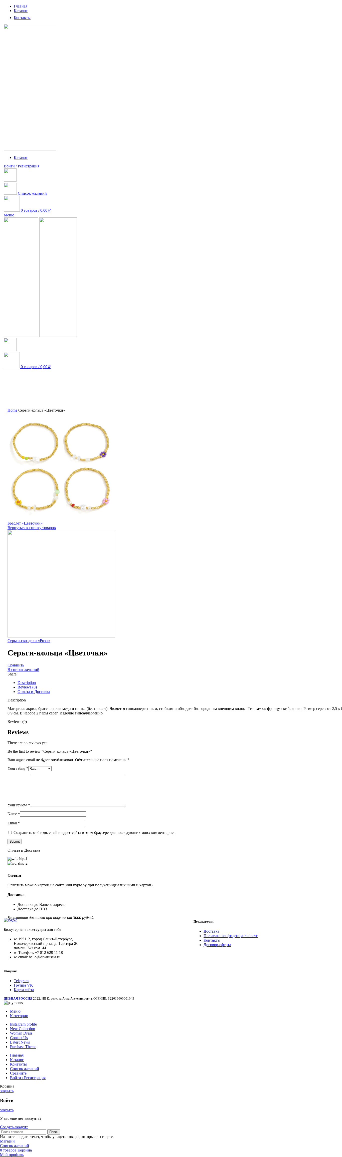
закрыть (7, 1091)
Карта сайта (24, 990)
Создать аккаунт (14, 1127)
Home (13, 410)
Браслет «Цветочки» (25, 523)
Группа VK (23, 985)
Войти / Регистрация (28, 1078)
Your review (19, 805)
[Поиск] (10, 180)
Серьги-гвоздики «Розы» (29, 640)
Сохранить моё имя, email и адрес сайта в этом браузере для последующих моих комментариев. (95, 832)
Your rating (18, 768)
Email (14, 823)
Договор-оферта (217, 945)
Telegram (21, 981)
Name (14, 814)
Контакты (212, 940)
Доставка (211, 931)
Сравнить (18, 1073)
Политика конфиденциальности (231, 936)
